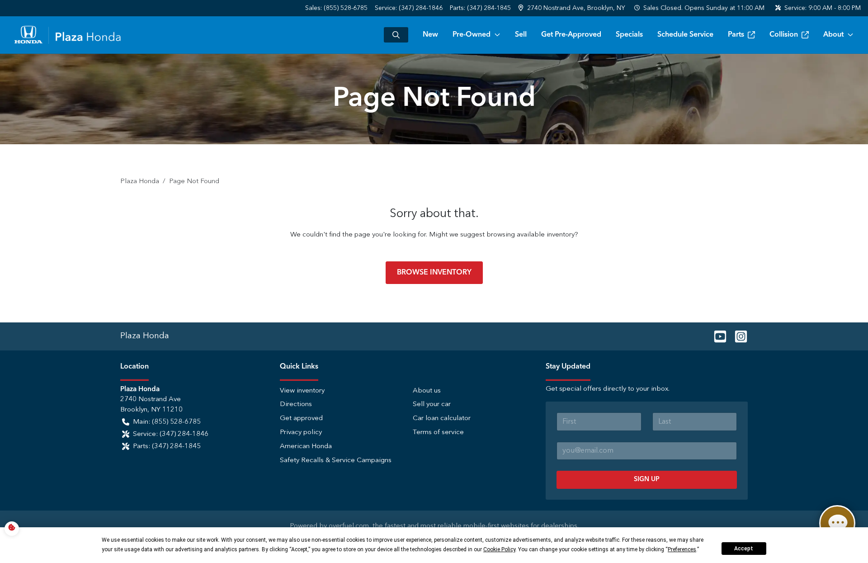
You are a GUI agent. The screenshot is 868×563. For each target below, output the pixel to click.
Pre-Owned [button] (472, 34)
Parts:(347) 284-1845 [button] (167, 446)
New (430, 34)
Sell (521, 34)
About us (427, 391)
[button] (572, 8)
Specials (629, 34)
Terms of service (438, 432)
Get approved (301, 418)
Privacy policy (301, 432)
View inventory (302, 391)
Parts (736, 34)
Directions (296, 404)
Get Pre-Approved (571, 34)
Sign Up (647, 479)
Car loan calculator (442, 418)
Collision (783, 34)
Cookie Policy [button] (499, 549)
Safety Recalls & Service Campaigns (336, 460)
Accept (743, 548)
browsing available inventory (530, 235)
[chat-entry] (837, 523)
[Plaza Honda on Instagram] (737, 336)
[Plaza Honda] (67, 35)
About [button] (833, 34)
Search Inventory (396, 35)
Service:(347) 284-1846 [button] (170, 434)
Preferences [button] (682, 549)
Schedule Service (685, 34)
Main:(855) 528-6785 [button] (167, 422)
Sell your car (432, 404)
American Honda (306, 446)
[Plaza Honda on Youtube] (716, 336)
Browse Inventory (434, 272)
